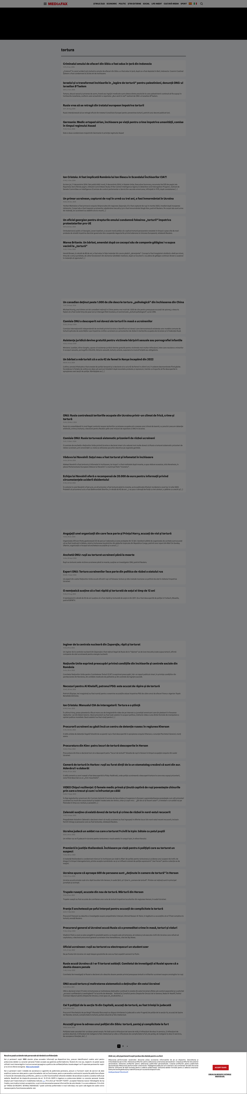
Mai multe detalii (32, 1067)
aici (44, 1081)
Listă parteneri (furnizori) (118, 1072)
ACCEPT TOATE (220, 1068)
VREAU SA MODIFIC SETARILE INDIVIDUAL (219, 1075)
